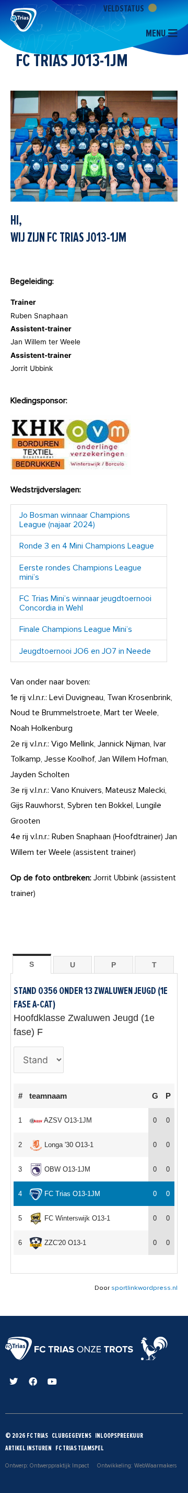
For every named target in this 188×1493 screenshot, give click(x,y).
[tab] (32, 964)
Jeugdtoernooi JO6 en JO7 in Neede (85, 651)
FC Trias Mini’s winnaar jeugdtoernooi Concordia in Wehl (85, 603)
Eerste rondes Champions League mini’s (80, 572)
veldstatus (124, 8)
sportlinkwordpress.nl (144, 1288)
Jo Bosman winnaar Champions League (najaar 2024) (74, 520)
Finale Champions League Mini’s (75, 629)
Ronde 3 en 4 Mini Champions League (86, 546)
